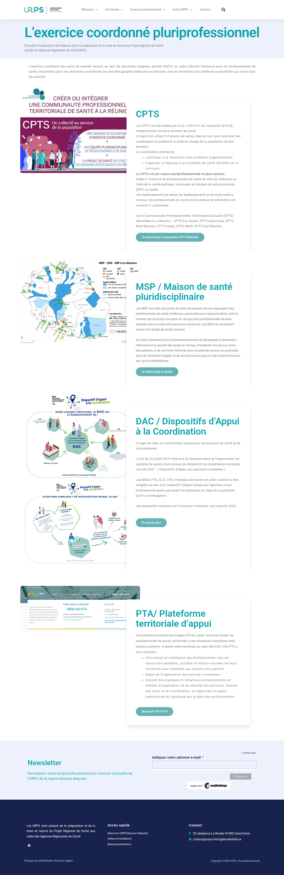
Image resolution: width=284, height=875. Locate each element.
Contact (205, 9)
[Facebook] (29, 845)
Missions (88, 9)
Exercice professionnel (145, 9)
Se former (112, 9)
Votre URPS (180, 9)
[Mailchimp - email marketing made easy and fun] (208, 785)
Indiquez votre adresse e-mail (178, 757)
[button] (223, 9)
